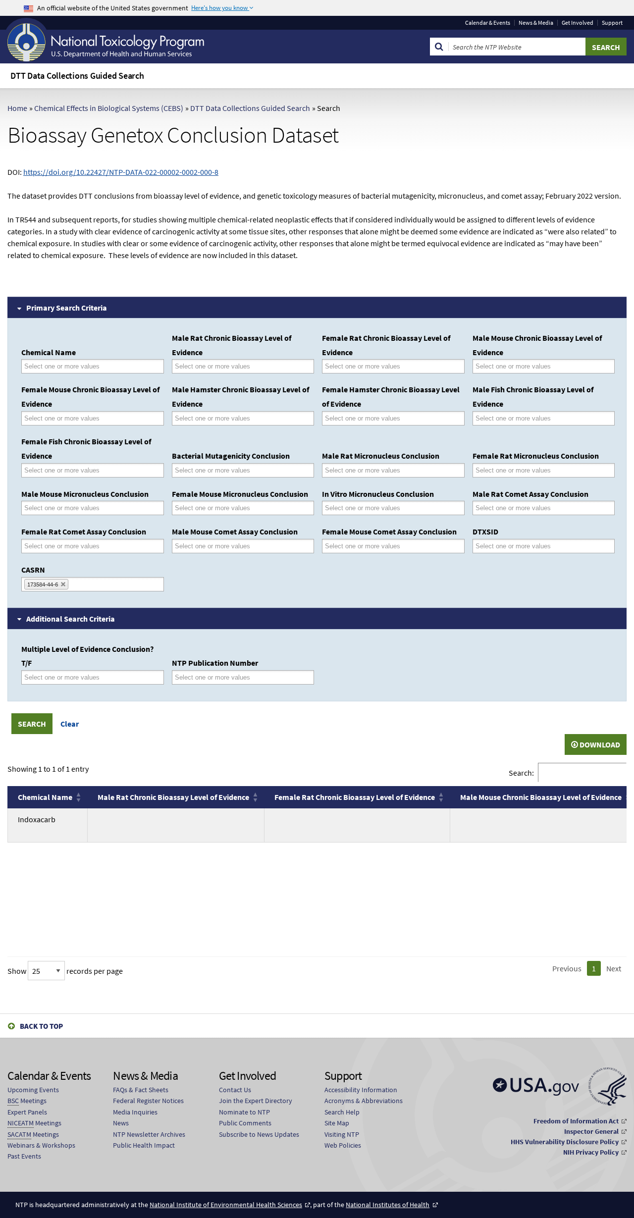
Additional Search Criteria (70, 619)
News (121, 1122)
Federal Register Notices (148, 1100)
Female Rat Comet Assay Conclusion (83, 531)
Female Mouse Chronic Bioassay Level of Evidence (90, 396)
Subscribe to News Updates (259, 1134)
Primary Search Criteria (66, 308)
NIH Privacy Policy (591, 1152)
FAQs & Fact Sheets (140, 1089)
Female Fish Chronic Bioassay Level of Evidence (86, 448)
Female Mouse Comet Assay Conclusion (389, 531)
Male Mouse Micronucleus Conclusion (85, 494)
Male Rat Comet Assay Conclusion (530, 494)
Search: (521, 773)
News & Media (536, 23)
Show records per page (65, 971)
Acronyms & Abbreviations (363, 1100)
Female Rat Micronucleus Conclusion (536, 456)
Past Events (24, 1156)
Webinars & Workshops (41, 1145)
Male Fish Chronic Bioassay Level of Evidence (533, 396)
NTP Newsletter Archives (149, 1134)
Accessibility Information (360, 1089)
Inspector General (591, 1131)
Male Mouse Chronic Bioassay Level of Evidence (537, 345)
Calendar (487, 23)
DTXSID (485, 531)
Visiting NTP (341, 1134)
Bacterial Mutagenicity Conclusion (231, 456)
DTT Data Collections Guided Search (250, 108)
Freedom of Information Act (576, 1120)
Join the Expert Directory (255, 1100)
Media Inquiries (135, 1112)
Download (599, 744)
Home (17, 108)
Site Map (336, 1122)
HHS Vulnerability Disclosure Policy (565, 1141)
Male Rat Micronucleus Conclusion (380, 456)
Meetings (27, 1100)
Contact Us (235, 1089)
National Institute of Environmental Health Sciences (226, 1204)
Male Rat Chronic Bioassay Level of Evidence (231, 345)
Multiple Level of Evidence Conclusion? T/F (87, 656)
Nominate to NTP (244, 1112)
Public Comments (245, 1122)
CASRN (33, 570)
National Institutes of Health (387, 1204)
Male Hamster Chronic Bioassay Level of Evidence (240, 396)
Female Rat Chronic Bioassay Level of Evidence (386, 345)
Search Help (342, 1112)
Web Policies (342, 1145)
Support (612, 23)
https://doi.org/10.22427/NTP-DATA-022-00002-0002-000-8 (120, 172)
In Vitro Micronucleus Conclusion (378, 494)
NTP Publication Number (215, 663)
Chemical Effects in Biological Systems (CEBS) (108, 108)
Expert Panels (27, 1112)
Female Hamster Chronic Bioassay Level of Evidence (391, 396)
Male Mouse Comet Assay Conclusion (235, 531)
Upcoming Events (33, 1089)
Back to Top (41, 1026)
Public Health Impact (144, 1145)
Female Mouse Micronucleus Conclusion (240, 494)
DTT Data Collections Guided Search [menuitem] (77, 75)
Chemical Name (48, 352)
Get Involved (577, 23)
